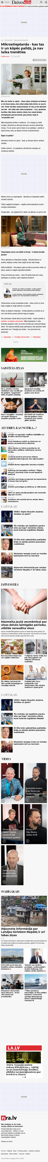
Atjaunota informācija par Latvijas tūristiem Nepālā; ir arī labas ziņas (30, 568)
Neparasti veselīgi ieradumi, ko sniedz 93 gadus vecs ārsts (34, 391)
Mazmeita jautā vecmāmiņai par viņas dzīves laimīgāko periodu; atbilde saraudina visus (24, 625)
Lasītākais (9, 506)
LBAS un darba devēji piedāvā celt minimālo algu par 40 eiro (27, 494)
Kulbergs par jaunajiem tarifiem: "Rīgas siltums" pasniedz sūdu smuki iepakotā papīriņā (25, 472)
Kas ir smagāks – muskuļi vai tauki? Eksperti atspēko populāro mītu (12, 416)
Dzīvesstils (8, 40)
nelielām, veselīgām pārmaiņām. (12, 321)
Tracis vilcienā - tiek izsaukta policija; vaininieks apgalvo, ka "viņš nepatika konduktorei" (27, 295)
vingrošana (6, 337)
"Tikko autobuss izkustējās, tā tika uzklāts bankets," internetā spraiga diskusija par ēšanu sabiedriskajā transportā (36, 995)
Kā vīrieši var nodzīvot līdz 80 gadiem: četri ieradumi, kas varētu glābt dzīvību (34, 417)
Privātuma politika (22, 1151)
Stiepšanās (35, 337)
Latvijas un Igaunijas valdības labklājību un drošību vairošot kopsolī (26, 436)
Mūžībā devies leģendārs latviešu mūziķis (26, 465)
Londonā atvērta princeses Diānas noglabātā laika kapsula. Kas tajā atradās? (26, 458)
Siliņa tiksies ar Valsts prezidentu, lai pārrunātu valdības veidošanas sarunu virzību (24, 450)
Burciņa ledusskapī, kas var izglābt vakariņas (11, 657)
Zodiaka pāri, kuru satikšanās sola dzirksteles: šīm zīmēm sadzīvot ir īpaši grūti (35, 684)
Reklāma (9, 1151)
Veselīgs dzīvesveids (20, 337)
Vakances (21, 1154)
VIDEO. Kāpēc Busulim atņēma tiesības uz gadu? (28, 513)
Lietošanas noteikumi (34, 1151)
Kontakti (28, 1154)
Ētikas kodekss (13, 1154)
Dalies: (16, 342)
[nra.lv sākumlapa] (7, 2)
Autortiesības (4, 1154)
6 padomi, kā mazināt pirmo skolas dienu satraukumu (26, 500)
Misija (15, 1151)
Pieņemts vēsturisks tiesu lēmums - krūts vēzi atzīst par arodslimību (10, 994)
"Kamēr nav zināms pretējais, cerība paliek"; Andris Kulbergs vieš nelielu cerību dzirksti (26, 289)
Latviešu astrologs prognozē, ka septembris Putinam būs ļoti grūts (27, 480)
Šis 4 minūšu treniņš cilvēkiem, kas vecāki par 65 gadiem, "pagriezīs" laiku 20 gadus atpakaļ (12, 392)
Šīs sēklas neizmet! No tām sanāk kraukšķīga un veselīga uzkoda (12, 683)
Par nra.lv (3, 1151)
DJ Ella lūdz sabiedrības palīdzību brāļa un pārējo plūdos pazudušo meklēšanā (30, 542)
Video (6, 759)
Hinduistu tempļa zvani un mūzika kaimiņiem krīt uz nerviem (30, 555)
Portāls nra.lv (5, 56)
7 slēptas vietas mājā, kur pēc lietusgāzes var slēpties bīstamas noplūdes (36, 659)
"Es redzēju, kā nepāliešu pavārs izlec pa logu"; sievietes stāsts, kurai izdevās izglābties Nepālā (29, 528)
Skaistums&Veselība (21, 40)
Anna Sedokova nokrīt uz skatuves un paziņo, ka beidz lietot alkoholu (24, 442)
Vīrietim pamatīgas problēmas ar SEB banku (27, 487)
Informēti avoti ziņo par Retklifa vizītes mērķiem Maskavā (12, 967)
